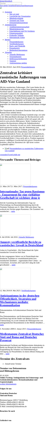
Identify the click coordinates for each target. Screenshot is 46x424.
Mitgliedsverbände (16, 18)
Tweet (10, 155)
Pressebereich (14, 48)
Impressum (29, 6)
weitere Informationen (8, 384)
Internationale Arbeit (17, 37)
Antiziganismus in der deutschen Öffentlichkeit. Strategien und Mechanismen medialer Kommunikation (19, 300)
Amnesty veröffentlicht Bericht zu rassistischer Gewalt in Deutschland (21, 243)
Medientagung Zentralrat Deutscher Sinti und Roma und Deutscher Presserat (22, 337)
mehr (13, 211)
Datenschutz (20, 6)
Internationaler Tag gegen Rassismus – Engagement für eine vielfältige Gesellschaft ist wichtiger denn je (22, 194)
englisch (9, 1)
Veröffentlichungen (16, 44)
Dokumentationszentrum (18, 23)
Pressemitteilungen (16, 42)
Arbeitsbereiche (10, 25)
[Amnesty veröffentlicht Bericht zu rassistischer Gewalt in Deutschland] (15, 235)
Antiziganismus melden (18, 63)
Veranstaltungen (15, 57)
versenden (4, 155)
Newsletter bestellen (7, 6)
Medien (7, 40)
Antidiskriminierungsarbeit (19, 27)
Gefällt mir (16, 155)
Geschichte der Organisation (20, 16)
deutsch (3, 1)
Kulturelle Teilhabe (16, 35)
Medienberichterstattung (18, 50)
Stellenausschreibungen (18, 59)
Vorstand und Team (16, 20)
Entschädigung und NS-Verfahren (22, 31)
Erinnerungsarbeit (16, 33)
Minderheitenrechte (16, 29)
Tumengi (12, 61)
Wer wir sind (14, 14)
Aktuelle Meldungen (17, 55)
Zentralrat (8, 12)
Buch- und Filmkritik (17, 46)
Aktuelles (8, 52)
